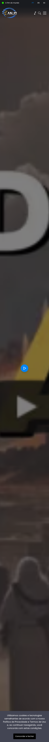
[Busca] (39, 13)
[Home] (13, 13)
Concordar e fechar (24, 736)
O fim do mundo (12, 3)
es (44, 3)
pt (33, 3)
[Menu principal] (44, 13)
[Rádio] (35, 13)
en (38, 3)
